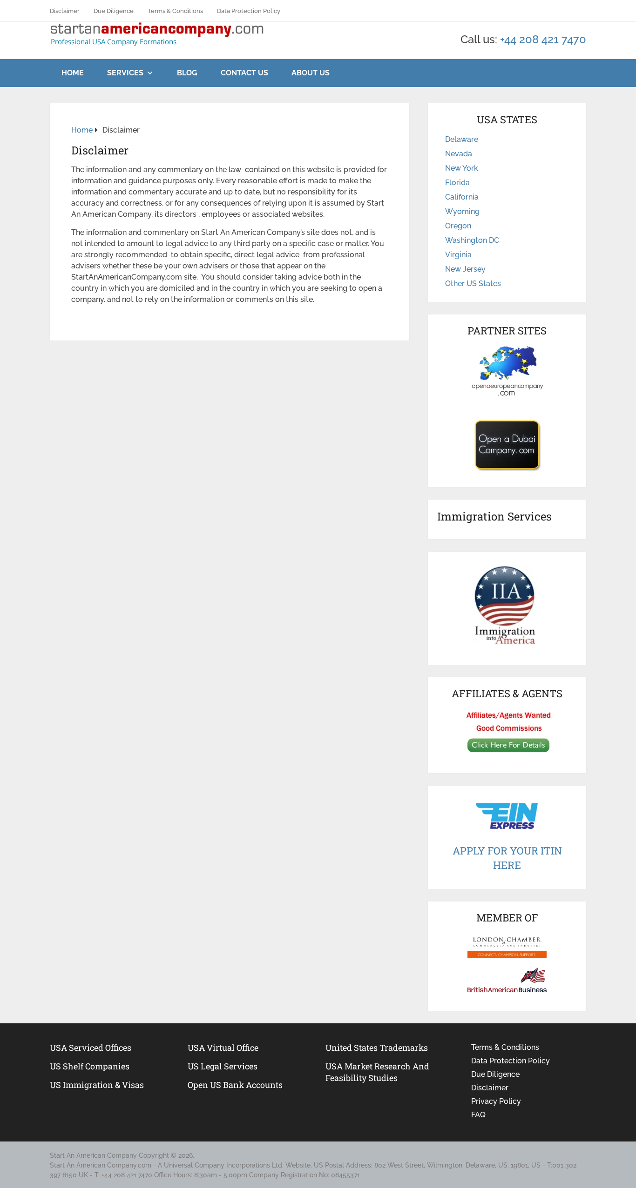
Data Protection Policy (248, 10)
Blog (187, 72)
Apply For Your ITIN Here (507, 858)
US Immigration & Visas (97, 1084)
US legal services (222, 1066)
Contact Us (244, 72)
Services (125, 72)
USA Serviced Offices (90, 1047)
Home (72, 72)
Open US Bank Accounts (235, 1084)
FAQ (478, 1114)
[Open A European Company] (507, 370)
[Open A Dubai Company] (507, 445)
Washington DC (472, 240)
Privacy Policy (496, 1101)
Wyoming (462, 211)
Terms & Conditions (175, 10)
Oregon (458, 225)
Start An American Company (93, 1155)
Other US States (473, 283)
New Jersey (465, 269)
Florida (457, 182)
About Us (310, 72)
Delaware (461, 139)
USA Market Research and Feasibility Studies (377, 1072)
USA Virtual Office (223, 1047)
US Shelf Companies (89, 1066)
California (462, 197)
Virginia (458, 254)
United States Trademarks (376, 1047)
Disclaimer (65, 10)
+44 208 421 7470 (543, 39)
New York (461, 168)
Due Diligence (114, 10)
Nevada (458, 153)
